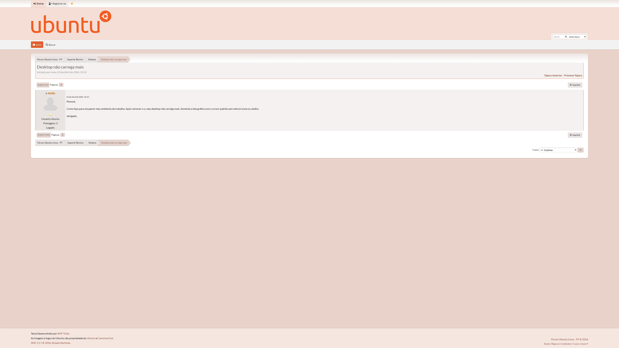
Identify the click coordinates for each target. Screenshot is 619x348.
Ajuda (547, 343)
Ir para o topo (44, 135)
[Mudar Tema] (72, 3)
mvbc (51, 93)
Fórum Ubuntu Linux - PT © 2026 (569, 339)
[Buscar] (565, 36)
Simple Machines (61, 342)
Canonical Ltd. (105, 338)
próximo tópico (573, 75)
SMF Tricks (63, 333)
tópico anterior (553, 75)
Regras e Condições (561, 343)
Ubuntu (91, 338)
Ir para (535, 150)
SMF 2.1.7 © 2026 (41, 342)
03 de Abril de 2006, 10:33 (78, 97)
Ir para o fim (43, 85)
